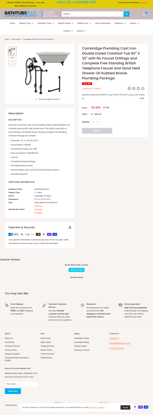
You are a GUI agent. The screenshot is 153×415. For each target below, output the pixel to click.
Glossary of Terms (81, 350)
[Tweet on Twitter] (138, 88)
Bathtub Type (24, 23)
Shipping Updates (12, 354)
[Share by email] (143, 88)
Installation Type (44, 23)
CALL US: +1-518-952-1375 (76, 2)
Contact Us (114, 338)
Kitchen (133, 23)
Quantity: (86, 122)
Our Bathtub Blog (81, 342)
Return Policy (46, 350)
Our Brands (9, 342)
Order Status (46, 342)
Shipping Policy (47, 346)
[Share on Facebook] (129, 88)
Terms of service (47, 354)
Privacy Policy (11, 350)
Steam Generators (103, 23)
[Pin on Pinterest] (133, 88)
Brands (80, 31)
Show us (132, 95)
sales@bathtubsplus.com (120, 343)
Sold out (97, 131)
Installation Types (81, 338)
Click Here (144, 2)
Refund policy (46, 358)
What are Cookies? (97, 407)
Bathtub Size (82, 23)
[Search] (126, 14)
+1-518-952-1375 (116, 348)
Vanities (66, 31)
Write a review (77, 270)
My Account (45, 338)
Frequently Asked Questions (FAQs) (17, 359)
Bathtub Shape (64, 23)
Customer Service (12, 346)
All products (16, 39)
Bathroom (119, 23)
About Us (9, 338)
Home (12, 23)
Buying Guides (80, 346)
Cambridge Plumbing (91, 89)
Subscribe (12, 391)
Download (38, 206)
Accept (125, 407)
